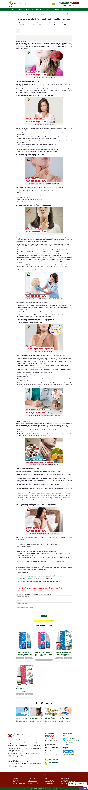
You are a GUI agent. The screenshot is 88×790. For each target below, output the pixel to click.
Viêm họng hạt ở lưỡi (26, 579)
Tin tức (47, 9)
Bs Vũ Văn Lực (23, 24)
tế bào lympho (45, 88)
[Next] (70, 716)
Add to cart (20, 658)
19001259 (30, 590)
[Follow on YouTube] (53, 736)
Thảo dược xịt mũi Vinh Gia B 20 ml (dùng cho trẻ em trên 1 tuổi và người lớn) (24, 688)
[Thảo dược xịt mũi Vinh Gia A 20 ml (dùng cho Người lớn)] (63, 640)
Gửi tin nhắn (75, 784)
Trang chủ (13, 9)
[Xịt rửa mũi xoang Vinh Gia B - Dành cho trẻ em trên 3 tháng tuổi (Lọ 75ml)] (44, 640)
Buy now (29, 658)
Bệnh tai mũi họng (38, 14)
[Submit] (53, 4)
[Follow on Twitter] (48, 736)
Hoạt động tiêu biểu (29, 9)
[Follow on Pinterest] (50, 736)
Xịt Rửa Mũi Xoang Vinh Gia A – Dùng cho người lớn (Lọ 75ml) (24, 653)
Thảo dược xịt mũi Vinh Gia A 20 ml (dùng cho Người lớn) (63, 653)
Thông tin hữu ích (55, 9)
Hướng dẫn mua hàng (66, 9)
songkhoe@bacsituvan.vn (49, 590)
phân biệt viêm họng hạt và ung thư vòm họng (37, 581)
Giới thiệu (20, 9)
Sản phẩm (38, 9)
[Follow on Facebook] (46, 736)
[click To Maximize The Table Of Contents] (18, 31)
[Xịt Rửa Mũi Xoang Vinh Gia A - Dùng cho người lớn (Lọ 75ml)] (24, 640)
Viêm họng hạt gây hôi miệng (28, 576)
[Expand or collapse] (17, 37)
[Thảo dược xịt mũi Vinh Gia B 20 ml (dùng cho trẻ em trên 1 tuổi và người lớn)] (24, 674)
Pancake (76, 787)
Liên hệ (75, 9)
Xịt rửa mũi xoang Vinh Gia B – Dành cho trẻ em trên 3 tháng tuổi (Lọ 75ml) (43, 654)
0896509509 (22, 590)
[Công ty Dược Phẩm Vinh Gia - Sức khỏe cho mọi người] (20, 4)
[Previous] (16, 716)
